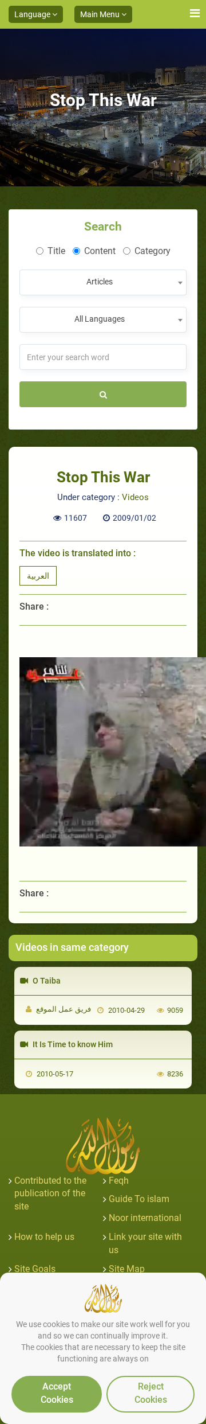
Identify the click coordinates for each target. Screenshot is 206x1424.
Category (152, 250)
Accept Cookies (57, 1393)
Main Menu (100, 14)
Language (33, 14)
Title (56, 250)
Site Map (127, 1268)
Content (100, 250)
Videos (135, 497)
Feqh (119, 1180)
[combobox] (103, 282)
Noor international (145, 1217)
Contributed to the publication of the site (50, 1193)
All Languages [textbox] (99, 318)
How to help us (44, 1236)
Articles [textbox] (99, 281)
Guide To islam (139, 1198)
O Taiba (46, 980)
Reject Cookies (150, 1393)
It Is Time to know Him (72, 1044)
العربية (38, 575)
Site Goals (35, 1268)
